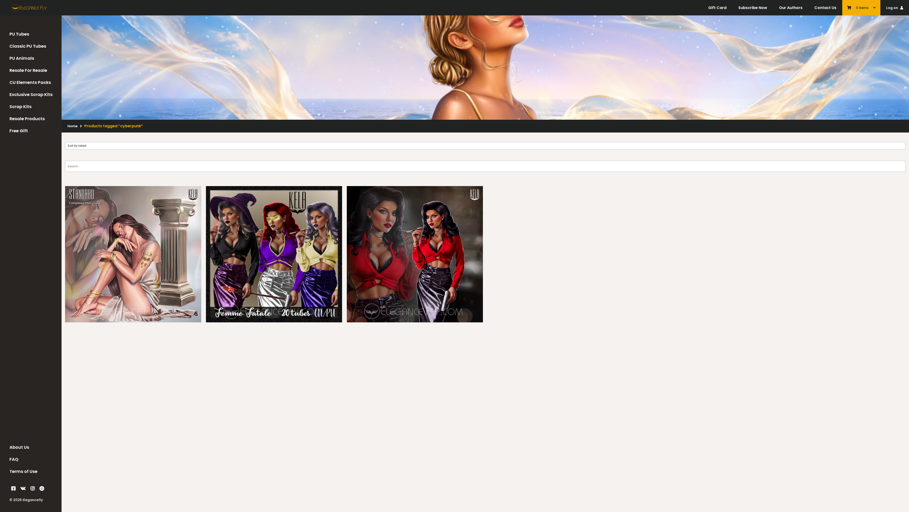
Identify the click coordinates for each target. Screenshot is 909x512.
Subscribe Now (752, 7)
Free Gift (18, 131)
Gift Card (717, 7)
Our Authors (790, 7)
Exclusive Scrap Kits (31, 94)
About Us (19, 447)
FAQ (13, 459)
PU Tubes (19, 34)
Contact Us (825, 7)
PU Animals (21, 58)
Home (72, 126)
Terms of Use (23, 471)
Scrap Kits (20, 107)
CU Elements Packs (30, 82)
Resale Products (27, 119)
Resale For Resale (28, 70)
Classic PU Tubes (27, 46)
